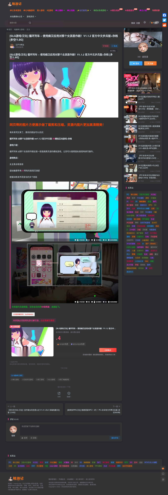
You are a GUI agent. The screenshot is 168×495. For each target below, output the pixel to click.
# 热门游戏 (40, 379)
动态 (133, 208)
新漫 (149, 201)
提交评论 (114, 438)
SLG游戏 (148, 212)
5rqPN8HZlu (23, 314)
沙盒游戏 (145, 240)
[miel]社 (132, 229)
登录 (133, 23)
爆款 (147, 250)
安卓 (133, 198)
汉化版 (145, 229)
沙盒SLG (140, 236)
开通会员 (156, 22)
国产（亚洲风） (151, 243)
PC (128, 194)
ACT (146, 233)
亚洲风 (142, 264)
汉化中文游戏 (144, 194)
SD (155, 205)
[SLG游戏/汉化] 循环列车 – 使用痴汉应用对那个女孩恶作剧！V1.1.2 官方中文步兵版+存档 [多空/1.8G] (64, 38)
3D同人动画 (131, 247)
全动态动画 (141, 226)
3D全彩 (129, 219)
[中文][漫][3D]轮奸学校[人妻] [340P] (149, 97)
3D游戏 (139, 254)
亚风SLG (130, 271)
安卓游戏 (130, 212)
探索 (133, 226)
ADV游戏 (150, 226)
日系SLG (140, 250)
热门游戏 (130, 205)
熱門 (154, 201)
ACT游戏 (153, 233)
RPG (150, 205)
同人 (128, 254)
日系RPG (130, 240)
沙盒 (139, 229)
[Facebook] (164, 15)
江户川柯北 (19, 44)
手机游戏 (154, 236)
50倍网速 (45, 306)
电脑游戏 (152, 229)
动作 (150, 268)
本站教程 (70, 479)
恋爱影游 (130, 261)
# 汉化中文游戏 (28, 379)
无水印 (154, 222)
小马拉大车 (139, 261)
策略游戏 (130, 257)
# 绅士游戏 (15, 379)
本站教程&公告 (16, 16)
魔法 (156, 254)
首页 (10, 29)
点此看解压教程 (47, 320)
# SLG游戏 (51, 379)
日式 (136, 212)
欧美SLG (143, 205)
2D (158, 208)
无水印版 (130, 264)
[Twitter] (164, 20)
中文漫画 (140, 198)
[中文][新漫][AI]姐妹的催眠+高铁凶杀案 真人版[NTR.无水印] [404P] (149, 138)
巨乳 (128, 250)
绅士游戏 (134, 194)
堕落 (133, 254)
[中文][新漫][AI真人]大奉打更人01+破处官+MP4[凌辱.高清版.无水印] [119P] (149, 148)
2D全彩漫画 (131, 243)
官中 (128, 208)
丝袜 (138, 243)
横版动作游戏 (131, 268)
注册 (138, 23)
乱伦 (145, 254)
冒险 (128, 236)
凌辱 (151, 261)
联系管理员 (53, 479)
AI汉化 (153, 194)
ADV (142, 212)
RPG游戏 (145, 219)
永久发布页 (80, 479)
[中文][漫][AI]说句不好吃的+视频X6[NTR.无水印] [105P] (148, 118)
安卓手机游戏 (145, 222)
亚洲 (128, 226)
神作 (136, 222)
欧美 (136, 205)
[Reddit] (164, 25)
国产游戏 (140, 233)
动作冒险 (140, 247)
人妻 (133, 250)
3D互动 (141, 268)
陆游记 (68, 487)
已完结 (137, 240)
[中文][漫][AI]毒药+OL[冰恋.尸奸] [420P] (148, 166)
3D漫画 (153, 198)
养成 (136, 264)
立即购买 (107, 350)
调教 (151, 254)
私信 (115, 46)
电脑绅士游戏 (19, 29)
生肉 (147, 236)
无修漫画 (151, 215)
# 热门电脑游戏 (64, 379)
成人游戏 (137, 219)
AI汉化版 (130, 222)
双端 (133, 236)
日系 (152, 208)
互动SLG (154, 250)
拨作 (148, 264)
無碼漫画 (142, 201)
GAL (146, 261)
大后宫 (137, 257)
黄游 (128, 198)
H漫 (155, 212)
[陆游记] (15, 3)
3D (53, 138)
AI (127, 201)
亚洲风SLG (131, 233)
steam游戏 (130, 215)
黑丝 (157, 226)
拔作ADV (154, 247)
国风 (152, 240)
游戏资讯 (30, 16)
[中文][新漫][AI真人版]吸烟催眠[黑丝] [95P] (149, 127)
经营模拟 (145, 257)
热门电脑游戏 (141, 215)
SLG (131, 201)
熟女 (147, 247)
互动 (152, 219)
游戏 (147, 198)
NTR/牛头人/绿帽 (143, 208)
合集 (151, 257)
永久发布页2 (90, 479)
